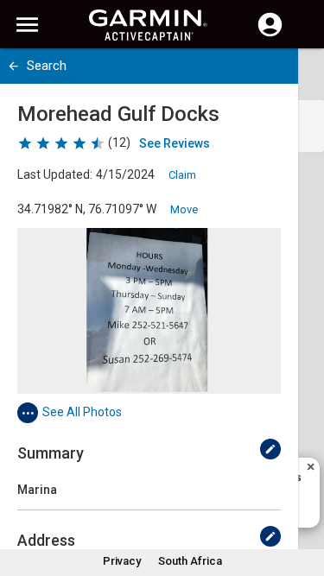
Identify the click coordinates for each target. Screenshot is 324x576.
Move (184, 209)
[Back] (13, 66)
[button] (302, 497)
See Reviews (174, 143)
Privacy (122, 560)
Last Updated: (54, 174)
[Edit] (270, 449)
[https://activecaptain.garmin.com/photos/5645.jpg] (149, 311)
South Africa (190, 560)
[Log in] (270, 34)
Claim (182, 174)
